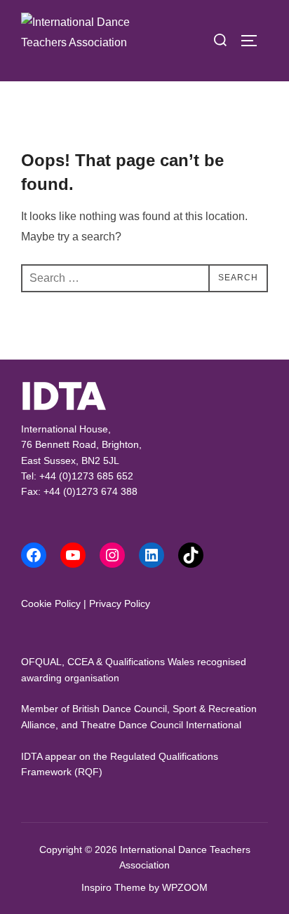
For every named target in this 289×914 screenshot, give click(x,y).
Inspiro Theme (113, 887)
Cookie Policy (51, 603)
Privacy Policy (119, 603)
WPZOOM (185, 887)
